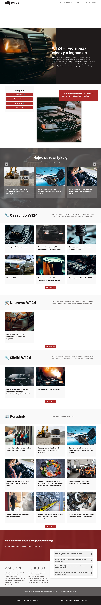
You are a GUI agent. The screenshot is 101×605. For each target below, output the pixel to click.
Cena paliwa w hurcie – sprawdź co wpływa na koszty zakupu (19, 449)
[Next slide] (94, 164)
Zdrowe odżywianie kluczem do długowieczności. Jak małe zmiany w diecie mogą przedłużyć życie (50, 483)
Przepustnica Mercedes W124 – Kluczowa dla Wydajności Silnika (49, 248)
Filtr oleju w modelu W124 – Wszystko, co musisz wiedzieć (49, 279)
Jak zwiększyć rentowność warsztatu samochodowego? (79, 482)
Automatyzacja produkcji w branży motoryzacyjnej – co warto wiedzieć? (50, 517)
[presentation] (19, 176)
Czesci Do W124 (65, 3)
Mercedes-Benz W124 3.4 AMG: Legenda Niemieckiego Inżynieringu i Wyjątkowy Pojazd (18, 392)
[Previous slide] (6, 164)
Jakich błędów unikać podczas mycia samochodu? (17, 516)
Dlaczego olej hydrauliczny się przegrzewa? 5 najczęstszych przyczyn (17, 191)
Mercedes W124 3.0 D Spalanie (49, 389)
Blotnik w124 (11, 278)
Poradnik (84, 3)
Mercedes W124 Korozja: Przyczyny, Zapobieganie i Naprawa (15, 336)
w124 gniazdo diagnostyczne (17, 247)
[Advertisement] (50, 17)
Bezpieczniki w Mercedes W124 (80, 278)
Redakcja (84, 600)
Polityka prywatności (67, 600)
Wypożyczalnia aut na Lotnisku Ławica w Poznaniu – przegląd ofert (80, 191)
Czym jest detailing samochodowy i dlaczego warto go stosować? (81, 516)
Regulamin (77, 600)
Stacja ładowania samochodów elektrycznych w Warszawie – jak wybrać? (50, 191)
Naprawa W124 (75, 3)
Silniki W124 (92, 3)
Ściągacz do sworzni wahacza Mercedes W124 (80, 248)
